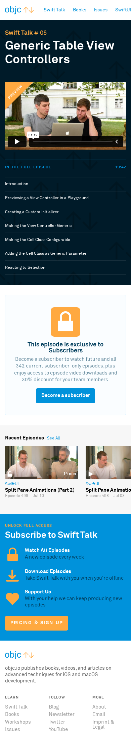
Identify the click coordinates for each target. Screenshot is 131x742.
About (99, 707)
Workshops (18, 722)
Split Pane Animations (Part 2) (40, 490)
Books (12, 714)
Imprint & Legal (103, 725)
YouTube (58, 729)
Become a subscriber (65, 395)
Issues (12, 729)
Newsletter (62, 714)
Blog (54, 707)
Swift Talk (19, 33)
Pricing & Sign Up (36, 623)
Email (98, 714)
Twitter (57, 722)
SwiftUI (11, 484)
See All (53, 438)
